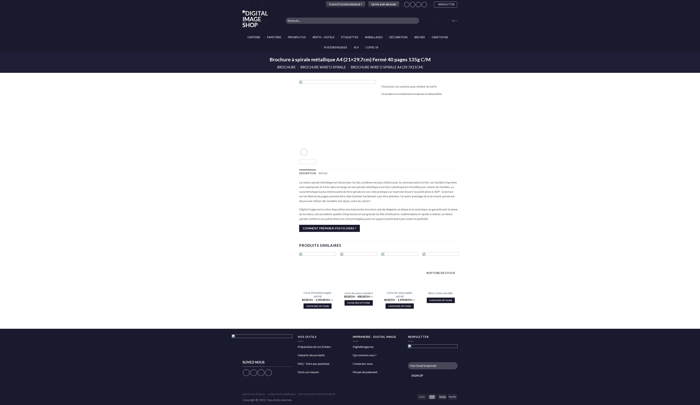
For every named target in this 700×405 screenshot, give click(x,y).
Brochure (286, 67)
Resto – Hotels (324, 37)
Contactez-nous (363, 363)
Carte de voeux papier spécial (400, 294)
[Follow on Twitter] (261, 372)
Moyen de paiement (365, 372)
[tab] (307, 173)
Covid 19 (372, 47)
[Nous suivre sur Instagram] (412, 4)
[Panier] (455, 20)
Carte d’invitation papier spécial (318, 294)
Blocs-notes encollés (440, 293)
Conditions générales (281, 394)
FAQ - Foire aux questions (314, 363)
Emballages (373, 37)
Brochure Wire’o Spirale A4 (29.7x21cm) (387, 67)
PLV (356, 47)
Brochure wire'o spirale (323, 67)
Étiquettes (349, 37)
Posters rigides (335, 47)
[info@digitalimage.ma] (252, 4)
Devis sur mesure (308, 372)
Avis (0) (322, 173)
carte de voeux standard (359, 293)
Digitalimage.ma (363, 346)
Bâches (419, 37)
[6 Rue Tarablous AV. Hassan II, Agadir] (244, 4)
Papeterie (274, 37)
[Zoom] (304, 152)
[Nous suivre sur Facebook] (406, 4)
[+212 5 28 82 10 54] (267, 4)
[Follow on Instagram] (253, 372)
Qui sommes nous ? (364, 355)
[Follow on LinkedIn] (424, 4)
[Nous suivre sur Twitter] (418, 4)
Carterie (253, 37)
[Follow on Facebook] (246, 372)
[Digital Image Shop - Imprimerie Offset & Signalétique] (261, 20)
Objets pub (440, 37)
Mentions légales (253, 394)
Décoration (398, 37)
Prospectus (297, 37)
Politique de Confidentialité (316, 394)
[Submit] (416, 21)
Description (307, 173)
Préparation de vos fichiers (314, 346)
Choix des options (317, 306)
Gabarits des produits (311, 355)
